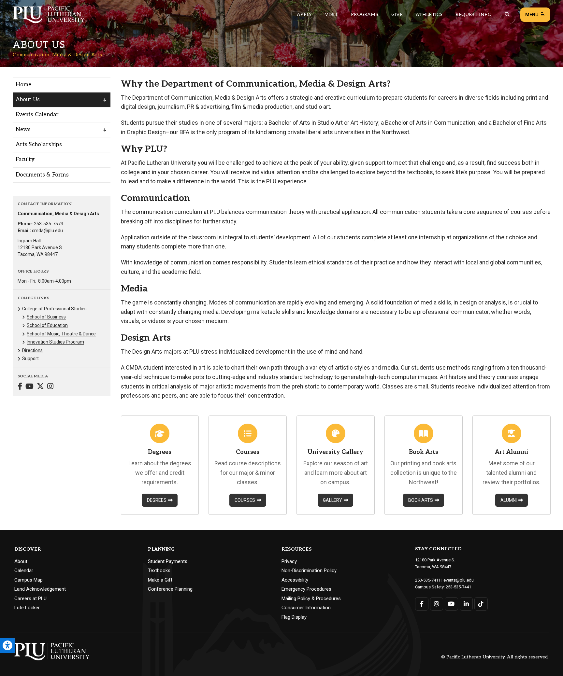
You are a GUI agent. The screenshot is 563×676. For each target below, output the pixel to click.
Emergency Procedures (306, 589)
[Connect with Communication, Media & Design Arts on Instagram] (50, 387)
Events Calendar (37, 114)
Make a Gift (160, 580)
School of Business (46, 316)
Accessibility (295, 580)
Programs (364, 14)
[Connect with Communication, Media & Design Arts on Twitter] (40, 387)
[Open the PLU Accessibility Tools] (7, 645)
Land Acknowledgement (40, 589)
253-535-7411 (427, 580)
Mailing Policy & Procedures (311, 598)
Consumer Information (306, 608)
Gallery (332, 500)
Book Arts (420, 500)
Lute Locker (27, 608)
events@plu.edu (458, 580)
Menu (532, 14)
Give (397, 14)
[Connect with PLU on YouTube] (451, 604)
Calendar (23, 570)
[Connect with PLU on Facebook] (421, 604)
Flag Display (294, 617)
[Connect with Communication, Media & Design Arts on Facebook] (20, 387)
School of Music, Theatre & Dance (61, 333)
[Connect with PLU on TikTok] (481, 604)
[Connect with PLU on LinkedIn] (466, 604)
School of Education (47, 325)
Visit (331, 14)
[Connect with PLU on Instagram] (436, 604)
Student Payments (167, 561)
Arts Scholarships (39, 144)
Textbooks (159, 570)
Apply (304, 14)
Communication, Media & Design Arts (57, 55)
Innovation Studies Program (55, 342)
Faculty (25, 159)
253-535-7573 (48, 223)
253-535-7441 (458, 586)
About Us (28, 99)
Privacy (289, 561)
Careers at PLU (30, 598)
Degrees (156, 500)
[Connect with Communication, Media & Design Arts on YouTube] (29, 387)
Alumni (508, 500)
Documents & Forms (42, 175)
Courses (245, 500)
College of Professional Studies (54, 308)
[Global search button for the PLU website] (506, 14)
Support (30, 358)
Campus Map (28, 580)
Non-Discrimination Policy (309, 570)
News (23, 129)
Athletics (429, 14)
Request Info (473, 14)
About (20, 561)
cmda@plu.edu (47, 230)
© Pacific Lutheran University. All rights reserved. (495, 657)
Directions (32, 350)
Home (24, 84)
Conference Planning (170, 589)
